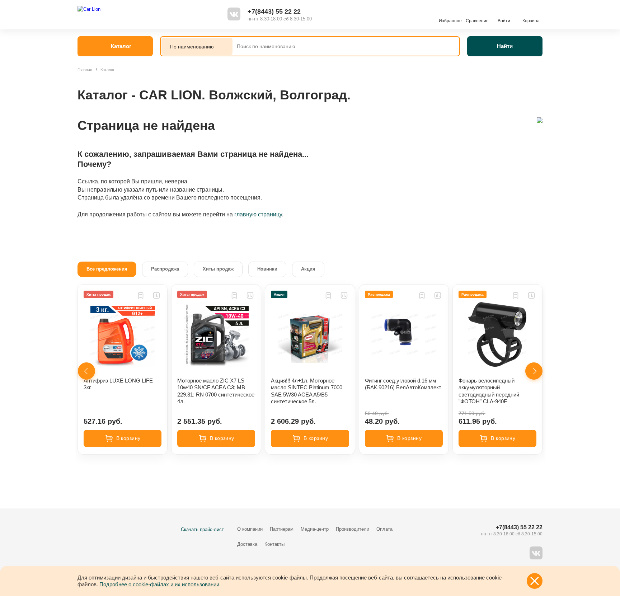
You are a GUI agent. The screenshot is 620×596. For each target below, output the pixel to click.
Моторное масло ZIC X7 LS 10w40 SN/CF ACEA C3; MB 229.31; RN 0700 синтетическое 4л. (215, 391)
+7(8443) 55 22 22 (274, 11)
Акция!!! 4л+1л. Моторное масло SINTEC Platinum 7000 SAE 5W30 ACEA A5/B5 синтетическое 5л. (306, 391)
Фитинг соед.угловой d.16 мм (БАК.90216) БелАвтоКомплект (403, 384)
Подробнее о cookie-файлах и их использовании (159, 584)
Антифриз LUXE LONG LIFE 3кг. (118, 384)
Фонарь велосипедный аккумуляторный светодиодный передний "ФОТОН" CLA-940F (489, 391)
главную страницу (258, 214)
